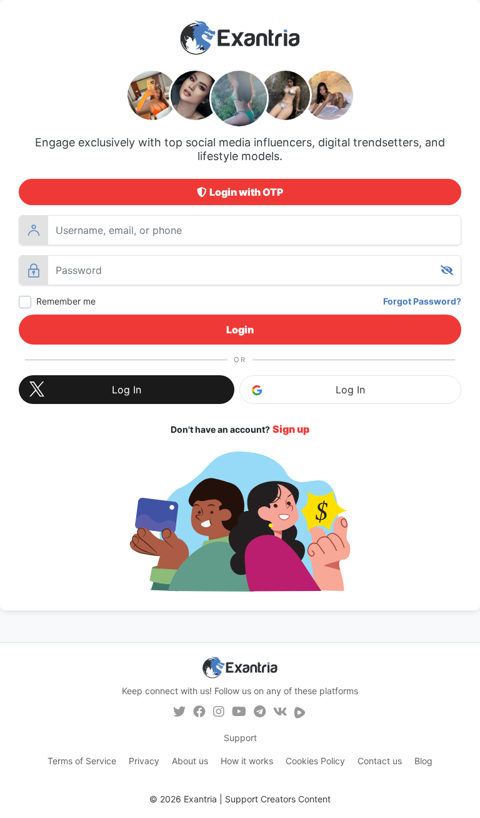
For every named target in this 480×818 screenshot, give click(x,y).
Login (240, 329)
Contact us (380, 760)
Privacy (144, 760)
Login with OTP (246, 192)
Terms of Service (82, 760)
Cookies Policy (315, 760)
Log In (350, 389)
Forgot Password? (422, 301)
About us (190, 760)
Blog (423, 760)
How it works (247, 760)
